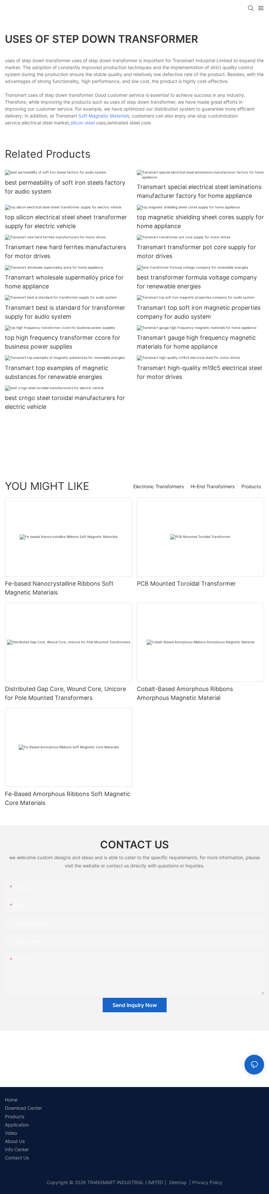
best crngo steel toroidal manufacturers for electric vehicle (65, 402)
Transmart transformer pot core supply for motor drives (196, 251)
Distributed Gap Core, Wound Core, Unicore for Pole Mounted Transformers (65, 693)
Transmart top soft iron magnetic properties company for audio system (198, 312)
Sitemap (177, 1182)
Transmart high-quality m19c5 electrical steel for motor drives (199, 372)
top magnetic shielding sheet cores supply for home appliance (200, 221)
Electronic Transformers (158, 486)
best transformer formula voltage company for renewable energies (197, 282)
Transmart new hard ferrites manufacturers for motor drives (65, 251)
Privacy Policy (207, 1182)
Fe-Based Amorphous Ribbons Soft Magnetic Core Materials (67, 798)
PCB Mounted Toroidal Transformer (186, 583)
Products (251, 486)
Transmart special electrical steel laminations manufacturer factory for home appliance (199, 191)
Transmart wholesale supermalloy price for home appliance (64, 282)
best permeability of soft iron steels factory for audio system (65, 187)
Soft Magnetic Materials (103, 116)
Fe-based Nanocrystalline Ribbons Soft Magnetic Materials (59, 588)
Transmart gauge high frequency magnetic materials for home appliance (196, 342)
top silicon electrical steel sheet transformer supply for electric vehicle (66, 221)
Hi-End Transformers (213, 486)
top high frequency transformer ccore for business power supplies (62, 342)
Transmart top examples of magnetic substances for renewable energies (56, 372)
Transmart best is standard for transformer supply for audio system (65, 312)
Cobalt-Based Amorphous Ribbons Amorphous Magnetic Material (185, 693)
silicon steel (82, 122)
